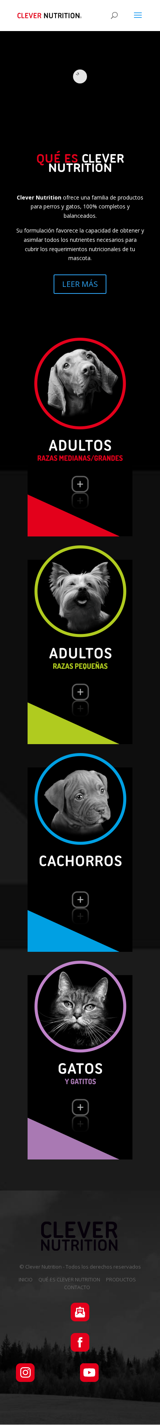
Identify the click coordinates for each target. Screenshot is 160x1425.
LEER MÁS (80, 284)
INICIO (26, 1279)
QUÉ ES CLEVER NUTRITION (69, 1279)
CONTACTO (77, 1287)
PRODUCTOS (121, 1279)
